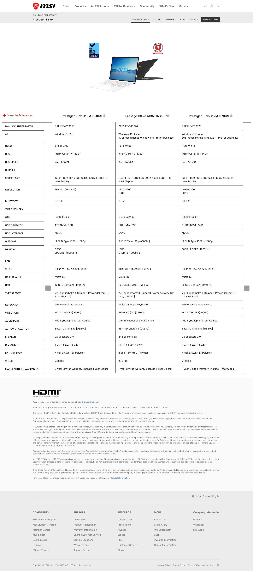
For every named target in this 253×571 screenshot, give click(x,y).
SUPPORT (171, 19)
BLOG (182, 19)
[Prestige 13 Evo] (126, 72)
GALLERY (157, 19)
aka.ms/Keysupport (90, 402)
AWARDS (193, 19)
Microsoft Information (120, 478)
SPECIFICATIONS (140, 19)
